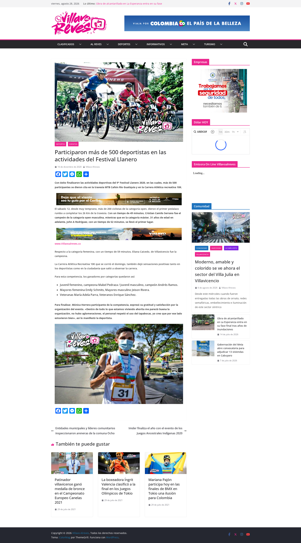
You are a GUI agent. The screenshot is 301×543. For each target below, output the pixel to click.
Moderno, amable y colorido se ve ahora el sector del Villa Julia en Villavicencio (217, 271)
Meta (184, 44)
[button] (80, 44)
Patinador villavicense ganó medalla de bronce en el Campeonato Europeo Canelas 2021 (70, 491)
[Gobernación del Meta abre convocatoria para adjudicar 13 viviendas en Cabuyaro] (203, 353)
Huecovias (216, 248)
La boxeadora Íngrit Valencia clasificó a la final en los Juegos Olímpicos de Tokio (118, 486)
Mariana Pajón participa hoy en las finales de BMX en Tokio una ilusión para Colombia (164, 488)
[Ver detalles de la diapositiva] (187, 23)
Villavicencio (202, 254)
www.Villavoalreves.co (68, 243)
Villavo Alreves (93, 166)
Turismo (209, 44)
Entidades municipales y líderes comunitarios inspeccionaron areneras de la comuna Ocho (85, 430)
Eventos (73, 144)
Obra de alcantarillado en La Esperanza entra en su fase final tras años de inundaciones (129, 5)
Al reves (96, 44)
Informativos (156, 44)
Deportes (124, 44)
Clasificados (65, 44)
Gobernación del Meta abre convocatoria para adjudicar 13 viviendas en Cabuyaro (230, 350)
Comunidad (201, 248)
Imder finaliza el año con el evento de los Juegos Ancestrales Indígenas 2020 (155, 430)
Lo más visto (231, 248)
